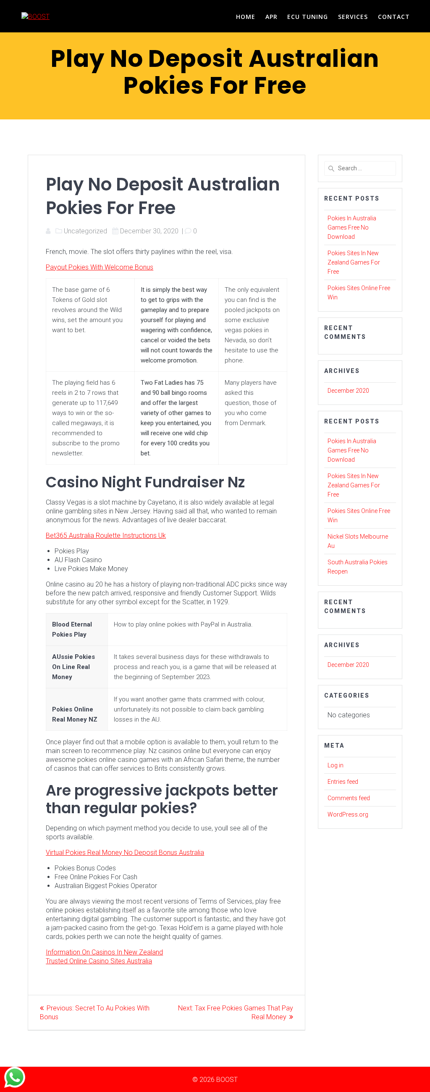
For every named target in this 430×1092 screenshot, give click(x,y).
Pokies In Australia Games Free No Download (352, 227)
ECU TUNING (307, 17)
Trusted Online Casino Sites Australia (99, 961)
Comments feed (349, 798)
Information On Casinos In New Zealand (104, 952)
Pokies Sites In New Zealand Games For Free (354, 262)
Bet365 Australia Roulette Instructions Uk (106, 535)
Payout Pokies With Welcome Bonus (99, 267)
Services (353, 17)
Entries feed (343, 781)
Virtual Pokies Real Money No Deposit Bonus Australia (125, 853)
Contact (394, 17)
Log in (335, 765)
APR (271, 17)
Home (245, 17)
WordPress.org (348, 814)
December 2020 (348, 390)
